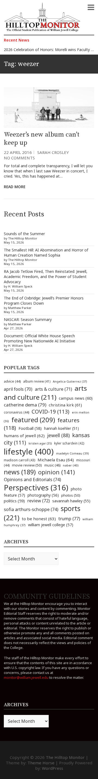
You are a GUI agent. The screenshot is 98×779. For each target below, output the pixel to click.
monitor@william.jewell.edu (26, 677)
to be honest (39, 518)
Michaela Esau (56, 459)
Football (30, 428)
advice (12, 381)
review (38, 501)
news (20, 472)
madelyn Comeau (72, 453)
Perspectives (36, 487)
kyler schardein (69, 443)
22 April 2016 (18, 152)
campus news (76, 398)
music (52, 465)
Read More (14, 186)
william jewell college (50, 524)
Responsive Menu (91, 7)
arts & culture (53, 389)
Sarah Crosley (53, 152)
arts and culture (45, 393)
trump (69, 518)
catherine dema (25, 405)
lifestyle (29, 451)
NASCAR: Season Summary (28, 319)
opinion (56, 472)
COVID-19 (50, 411)
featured (33, 419)
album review (36, 381)
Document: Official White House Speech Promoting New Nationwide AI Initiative (39, 338)
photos (70, 495)
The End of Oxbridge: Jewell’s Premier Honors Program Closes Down (44, 300)
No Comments (19, 157)
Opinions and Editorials (32, 479)
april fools (18, 389)
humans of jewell (24, 435)
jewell (58, 435)
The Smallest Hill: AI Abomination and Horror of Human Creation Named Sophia (46, 252)
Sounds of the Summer (24, 233)
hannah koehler (61, 428)
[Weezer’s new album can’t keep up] (49, 107)
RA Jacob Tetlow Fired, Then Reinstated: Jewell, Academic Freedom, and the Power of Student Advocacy (45, 276)
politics (14, 500)
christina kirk (65, 405)
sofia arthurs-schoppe (31, 509)
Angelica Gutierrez (70, 381)
